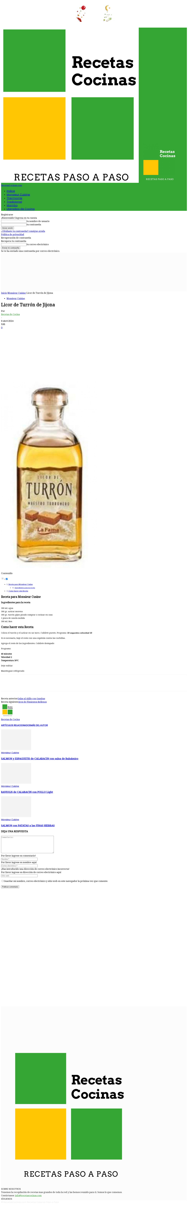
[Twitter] (15, 373)
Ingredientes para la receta (25, 588)
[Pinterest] (25, 373)
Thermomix (14, 198)
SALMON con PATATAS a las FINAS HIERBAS (28, 825)
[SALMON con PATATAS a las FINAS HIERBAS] (16, 816)
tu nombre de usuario (38, 221)
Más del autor (39, 725)
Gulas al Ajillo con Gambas (31, 698)
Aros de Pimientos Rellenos (32, 702)
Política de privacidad (12, 234)
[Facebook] (5, 373)
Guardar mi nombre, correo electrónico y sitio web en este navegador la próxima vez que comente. (56, 881)
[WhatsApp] (35, 373)
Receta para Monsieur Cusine (21, 584)
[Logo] (70, 182)
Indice (11, 191)
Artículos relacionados (16, 725)
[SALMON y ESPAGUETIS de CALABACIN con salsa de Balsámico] (16, 749)
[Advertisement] (94, 272)
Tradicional (14, 202)
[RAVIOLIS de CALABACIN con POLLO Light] (16, 783)
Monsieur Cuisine (18, 194)
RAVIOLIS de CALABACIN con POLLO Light (27, 792)
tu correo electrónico (38, 244)
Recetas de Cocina (10, 314)
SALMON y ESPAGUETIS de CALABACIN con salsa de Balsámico (39, 758)
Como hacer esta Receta (18, 591)
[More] (45, 374)
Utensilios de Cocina (21, 209)
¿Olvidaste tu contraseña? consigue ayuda (23, 231)
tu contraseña (34, 224)
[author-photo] (7, 716)
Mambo (12, 205)
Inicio (4, 293)
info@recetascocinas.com (28, 1195)
